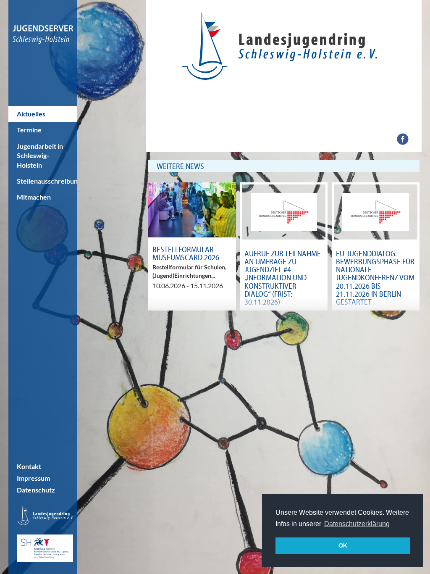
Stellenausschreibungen (47, 181)
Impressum (33, 478)
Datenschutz (36, 490)
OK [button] (342, 545)
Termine (29, 130)
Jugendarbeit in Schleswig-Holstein (40, 155)
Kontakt (29, 466)
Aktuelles (31, 114)
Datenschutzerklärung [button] (357, 523)
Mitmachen (34, 197)
